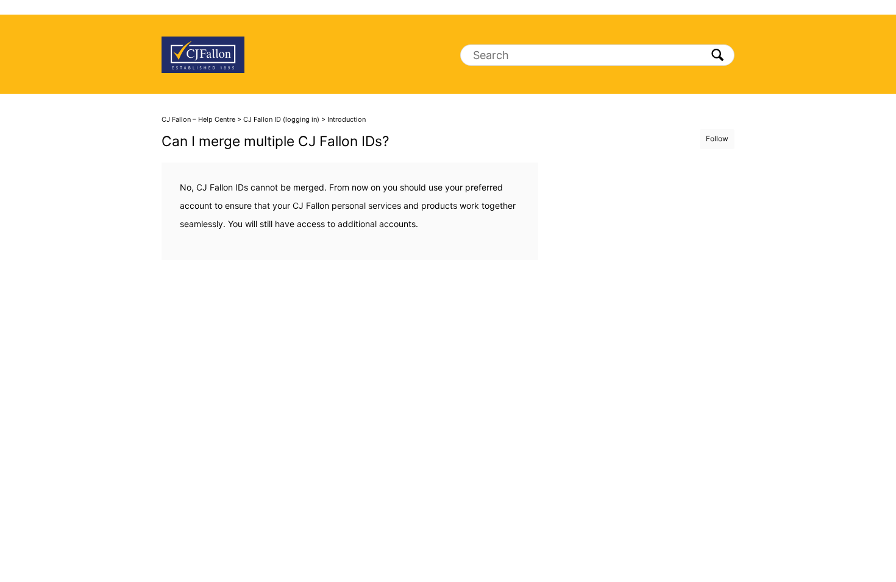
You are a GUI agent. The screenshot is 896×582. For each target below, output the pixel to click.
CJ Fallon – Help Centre (198, 119)
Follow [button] (717, 138)
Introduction (346, 119)
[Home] (203, 54)
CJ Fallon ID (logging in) (281, 119)
